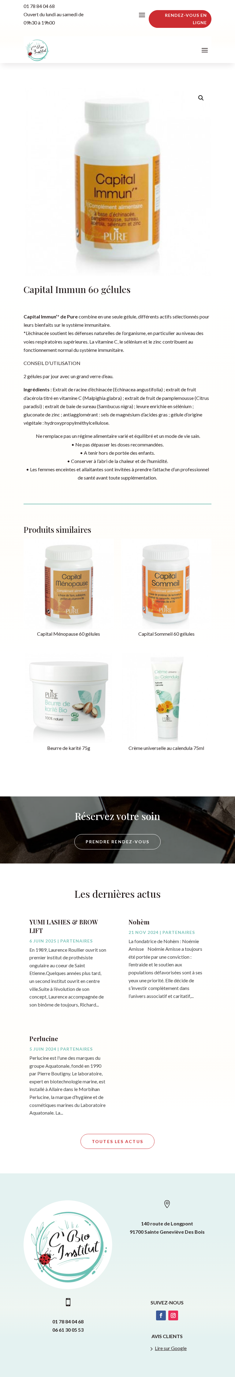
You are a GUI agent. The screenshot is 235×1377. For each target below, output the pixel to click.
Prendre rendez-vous (118, 841)
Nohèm (139, 922)
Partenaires (76, 940)
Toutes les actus (117, 1141)
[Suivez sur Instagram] (173, 1315)
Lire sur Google (171, 1348)
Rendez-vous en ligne (186, 19)
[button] (201, 97)
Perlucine (43, 1038)
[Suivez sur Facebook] (161, 1315)
